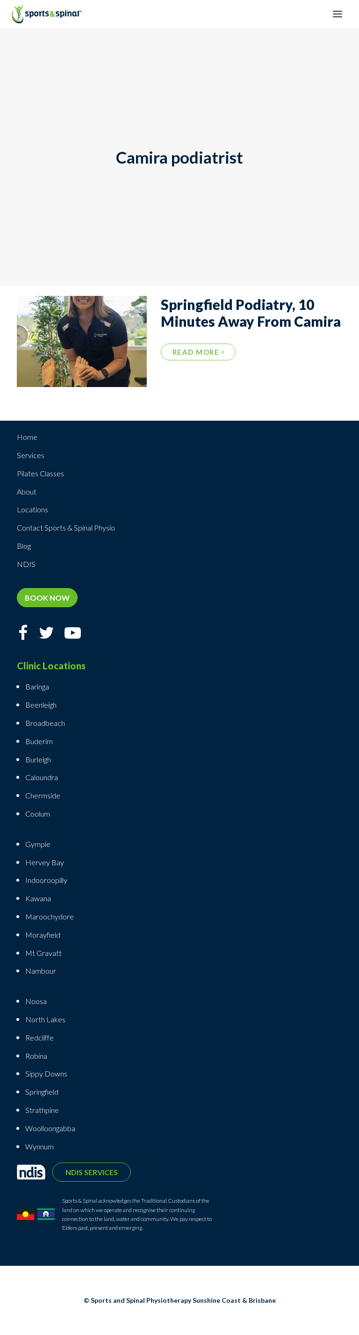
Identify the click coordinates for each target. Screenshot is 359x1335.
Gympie (38, 844)
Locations (32, 509)
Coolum (37, 813)
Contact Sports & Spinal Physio (66, 527)
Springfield (41, 1091)
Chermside (42, 795)
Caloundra (41, 777)
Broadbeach (45, 722)
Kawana (38, 898)
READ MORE (197, 352)
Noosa (36, 1001)
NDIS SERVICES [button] (91, 1172)
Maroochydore (49, 916)
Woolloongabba (50, 1128)
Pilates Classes (40, 473)
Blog (24, 545)
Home (27, 436)
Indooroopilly (46, 880)
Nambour (40, 970)
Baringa (37, 686)
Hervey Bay (44, 862)
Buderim (39, 741)
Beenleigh (41, 704)
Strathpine (42, 1109)
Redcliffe (39, 1037)
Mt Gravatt (43, 952)
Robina (36, 1055)
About (26, 491)
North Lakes (45, 1019)
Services (30, 455)
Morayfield (42, 934)
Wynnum (39, 1146)
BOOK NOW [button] (47, 597)
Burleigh (38, 759)
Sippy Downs (46, 1073)
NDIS (26, 564)
